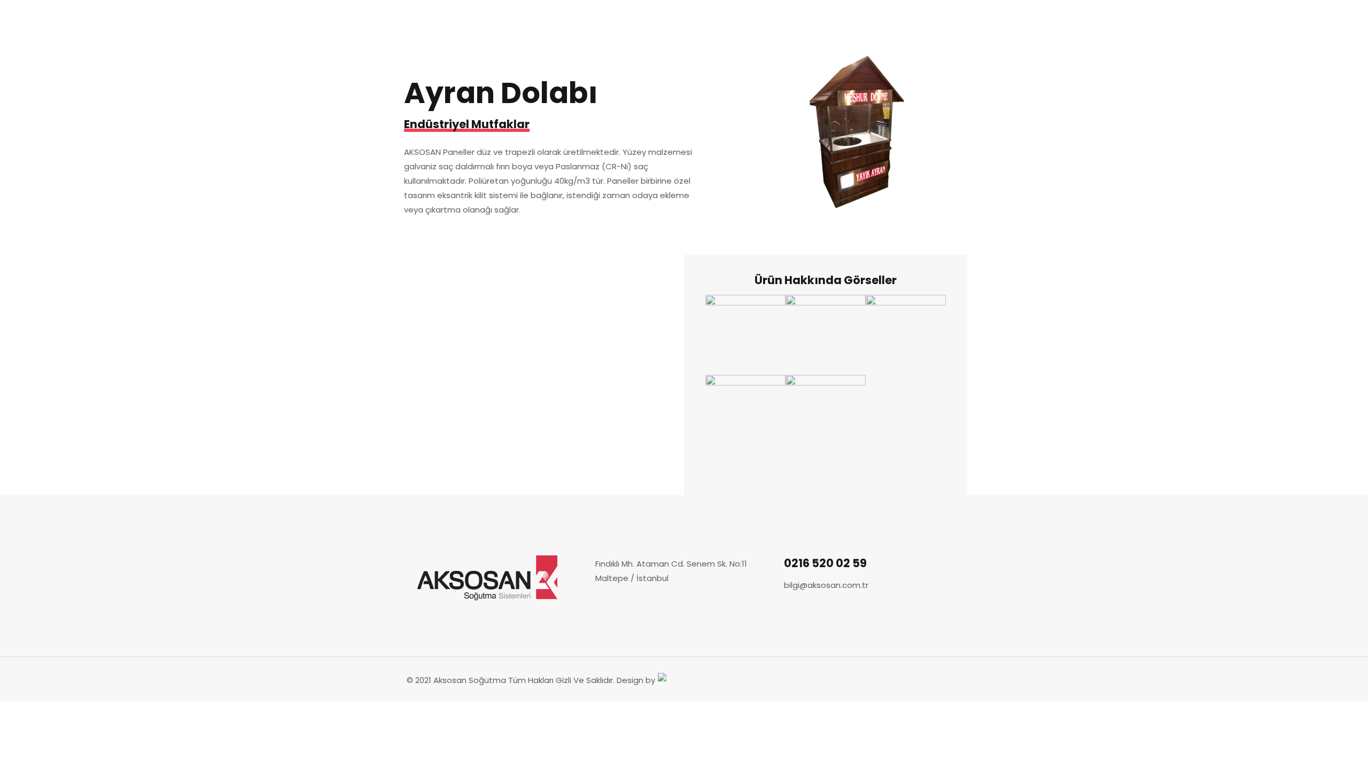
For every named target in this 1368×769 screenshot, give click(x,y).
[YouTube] (922, 680)
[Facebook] (893, 680)
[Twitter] (908, 680)
